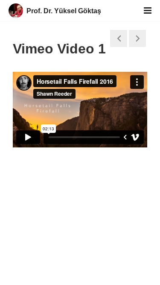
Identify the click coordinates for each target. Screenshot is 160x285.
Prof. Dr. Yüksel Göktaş (63, 11)
